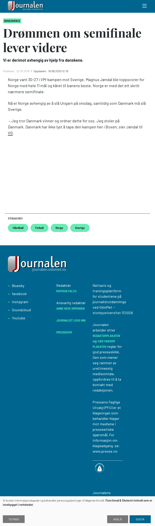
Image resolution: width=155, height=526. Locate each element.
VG (10, 132)
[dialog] (77, 511)
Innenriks (12, 21)
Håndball (18, 228)
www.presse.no (105, 451)
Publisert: (9, 71)
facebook (19, 293)
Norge (59, 228)
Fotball (39, 228)
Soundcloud (21, 310)
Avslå (117, 519)
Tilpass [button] (13, 519)
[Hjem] (26, 6)
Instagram (20, 302)
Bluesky (18, 285)
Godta (140, 519)
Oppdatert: (41, 71)
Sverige (80, 228)
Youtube (18, 318)
